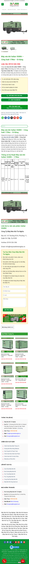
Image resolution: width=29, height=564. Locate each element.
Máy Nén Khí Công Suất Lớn (11, 481)
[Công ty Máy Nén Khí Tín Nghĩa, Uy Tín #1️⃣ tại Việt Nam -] (14, 4)
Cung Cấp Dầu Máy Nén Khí (10, 479)
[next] (25, 28)
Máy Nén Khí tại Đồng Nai (13, 526)
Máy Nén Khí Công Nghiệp (8, 512)
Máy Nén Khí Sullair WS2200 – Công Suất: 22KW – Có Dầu (6, 380)
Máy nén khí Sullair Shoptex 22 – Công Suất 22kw (6, 355)
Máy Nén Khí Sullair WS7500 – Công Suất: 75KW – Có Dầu (20, 355)
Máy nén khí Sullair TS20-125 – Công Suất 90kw (21, 379)
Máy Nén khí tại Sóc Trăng (10, 534)
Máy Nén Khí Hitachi (7, 514)
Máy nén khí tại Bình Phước (19, 530)
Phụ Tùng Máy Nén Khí (9, 476)
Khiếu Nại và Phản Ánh (9, 459)
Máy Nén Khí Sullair (12, 9)
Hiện (12, 327)
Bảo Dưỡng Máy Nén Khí (10, 471)
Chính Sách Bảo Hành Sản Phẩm (12, 453)
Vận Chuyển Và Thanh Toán (11, 451)
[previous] (3, 28)
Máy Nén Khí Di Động (10, 112)
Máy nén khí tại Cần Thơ (21, 532)
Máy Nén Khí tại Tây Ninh (15, 528)
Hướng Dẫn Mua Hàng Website (11, 448)
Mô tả (3, 126)
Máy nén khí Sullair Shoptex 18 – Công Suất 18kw (21, 405)
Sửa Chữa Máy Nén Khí (9, 468)
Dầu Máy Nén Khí (16, 520)
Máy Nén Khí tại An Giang (8, 524)
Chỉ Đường (20, 428)
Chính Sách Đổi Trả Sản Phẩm (11, 456)
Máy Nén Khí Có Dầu (5, 114)
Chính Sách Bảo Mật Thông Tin (11, 446)
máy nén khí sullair (8, 137)
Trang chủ (4, 9)
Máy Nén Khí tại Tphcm (7, 532)
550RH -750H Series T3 (22, 9)
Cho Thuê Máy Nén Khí (9, 474)
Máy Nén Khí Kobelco (22, 512)
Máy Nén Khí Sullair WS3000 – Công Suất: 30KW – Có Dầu (6, 405)
